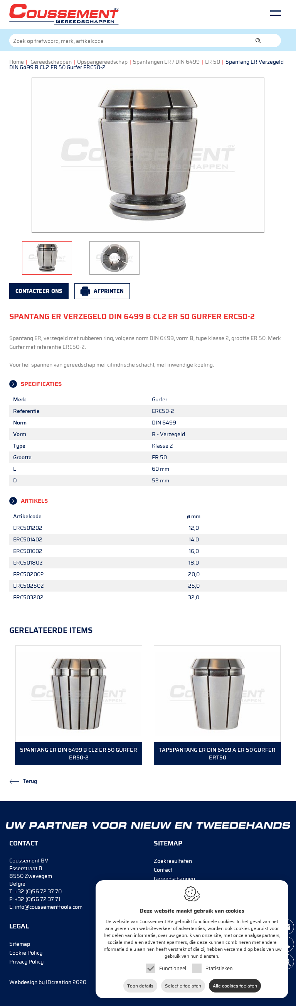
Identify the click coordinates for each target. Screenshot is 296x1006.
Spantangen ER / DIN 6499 (166, 61)
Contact (163, 870)
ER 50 (212, 61)
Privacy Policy (26, 961)
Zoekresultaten (173, 861)
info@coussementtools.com (48, 907)
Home (16, 61)
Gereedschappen (51, 61)
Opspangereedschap (102, 61)
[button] (258, 40)
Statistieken (219, 968)
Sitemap (19, 944)
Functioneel (172, 968)
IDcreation (40, 982)
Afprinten (109, 291)
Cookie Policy (25, 953)
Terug (30, 781)
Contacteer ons (38, 291)
